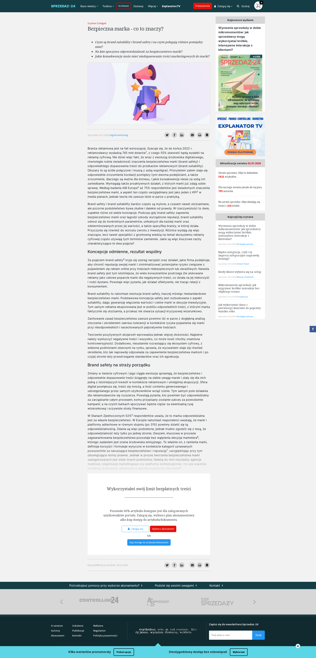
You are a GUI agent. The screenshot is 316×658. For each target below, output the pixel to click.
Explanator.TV (171, 6)
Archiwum (123, 5)
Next (254, 602)
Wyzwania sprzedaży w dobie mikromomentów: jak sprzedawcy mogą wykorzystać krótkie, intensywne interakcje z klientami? (239, 232)
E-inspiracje (242, 296)
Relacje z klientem (245, 277)
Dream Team (243, 263)
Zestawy (138, 6)
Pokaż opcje (123, 652)
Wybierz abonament (163, 528)
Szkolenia (77, 625)
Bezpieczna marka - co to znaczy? (125, 28)
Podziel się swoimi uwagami (174, 585)
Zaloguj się (137, 528)
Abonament (57, 635)
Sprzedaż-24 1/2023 (99, 135)
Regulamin (99, 630)
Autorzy (55, 630)
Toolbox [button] (107, 6)
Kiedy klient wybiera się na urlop (239, 272)
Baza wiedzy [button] (88, 6)
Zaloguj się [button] (223, 6)
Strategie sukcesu (245, 244)
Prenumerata (202, 5)
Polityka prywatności (105, 635)
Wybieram (239, 652)
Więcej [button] (152, 6)
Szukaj (245, 6)
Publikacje (78, 630)
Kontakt (214, 585)
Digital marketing (119, 135)
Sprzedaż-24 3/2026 (227, 244)
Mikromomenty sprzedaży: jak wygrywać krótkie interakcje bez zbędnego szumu (238, 288)
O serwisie (57, 625)
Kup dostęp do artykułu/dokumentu (148, 542)
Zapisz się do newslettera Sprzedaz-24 (233, 624)
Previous (61, 602)
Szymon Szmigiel (97, 23)
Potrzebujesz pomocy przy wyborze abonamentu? (104, 585)
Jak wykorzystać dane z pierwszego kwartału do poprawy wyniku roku (239, 308)
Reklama (98, 625)
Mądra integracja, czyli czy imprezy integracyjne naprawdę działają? (238, 255)
